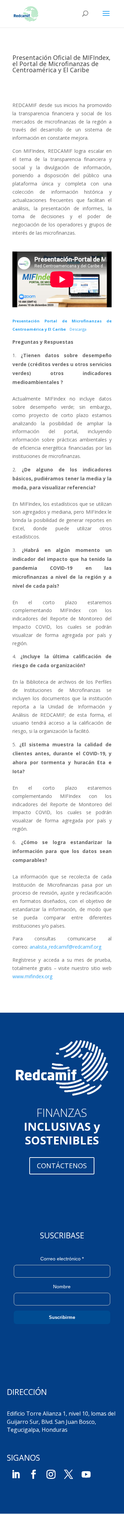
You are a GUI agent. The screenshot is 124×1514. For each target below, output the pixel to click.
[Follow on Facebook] (33, 1474)
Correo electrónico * (62, 1258)
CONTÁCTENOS (62, 1165)
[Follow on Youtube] (86, 1474)
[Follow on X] (69, 1474)
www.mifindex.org (32, 976)
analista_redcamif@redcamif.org (65, 946)
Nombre (62, 1286)
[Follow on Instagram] (51, 1474)
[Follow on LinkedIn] (16, 1474)
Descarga (78, 329)
